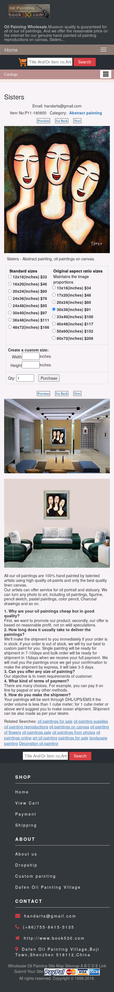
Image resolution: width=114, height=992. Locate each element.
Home (11, 49)
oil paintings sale (36, 732)
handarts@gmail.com (50, 916)
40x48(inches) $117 (74, 324)
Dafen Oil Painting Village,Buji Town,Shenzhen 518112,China (57, 951)
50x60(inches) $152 (74, 331)
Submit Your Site (28, 971)
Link (102, 965)
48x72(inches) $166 (30, 327)
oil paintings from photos (73, 732)
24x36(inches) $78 (29, 298)
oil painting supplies (91, 721)
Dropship (26, 865)
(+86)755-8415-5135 (48, 927)
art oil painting (45, 738)
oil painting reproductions (26, 726)
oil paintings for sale (55, 721)
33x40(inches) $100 (74, 316)
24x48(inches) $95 (29, 305)
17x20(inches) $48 (73, 295)
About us (26, 854)
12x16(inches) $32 (29, 276)
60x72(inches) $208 (74, 338)
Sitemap (72, 965)
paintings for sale (73, 738)
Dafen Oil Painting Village (48, 887)
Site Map (56, 965)
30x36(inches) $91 (73, 309)
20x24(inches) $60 (29, 291)
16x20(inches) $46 (29, 284)
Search (84, 62)
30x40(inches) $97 (29, 312)
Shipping (26, 825)
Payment (26, 814)
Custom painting (35, 876)
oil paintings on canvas (69, 726)
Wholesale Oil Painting (27, 965)
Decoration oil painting (38, 743)
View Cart (27, 803)
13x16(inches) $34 (73, 288)
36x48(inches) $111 (30, 320)
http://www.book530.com (54, 938)
